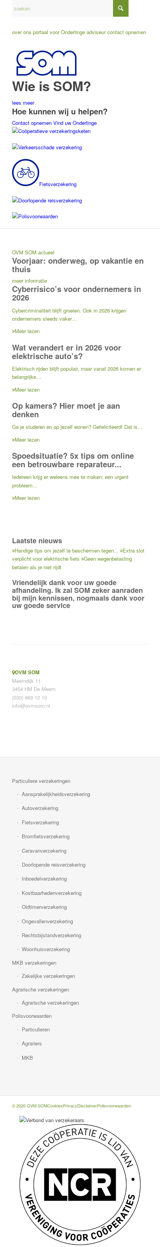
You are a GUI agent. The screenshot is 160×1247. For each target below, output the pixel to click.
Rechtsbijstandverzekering (51, 935)
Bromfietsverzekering (46, 836)
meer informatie (29, 280)
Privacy (70, 1105)
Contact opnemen (32, 122)
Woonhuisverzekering (46, 949)
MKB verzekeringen (34, 962)
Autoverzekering (40, 808)
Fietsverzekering (40, 822)
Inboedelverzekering (44, 878)
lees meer (23, 102)
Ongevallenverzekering (47, 921)
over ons (21, 32)
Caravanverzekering (44, 850)
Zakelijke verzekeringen (48, 975)
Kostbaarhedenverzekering (52, 892)
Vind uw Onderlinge (75, 122)
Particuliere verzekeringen (41, 780)
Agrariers (32, 1043)
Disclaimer (87, 1105)
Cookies (55, 1105)
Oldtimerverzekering (44, 906)
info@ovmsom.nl (31, 705)
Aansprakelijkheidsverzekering (56, 794)
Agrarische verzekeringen (40, 989)
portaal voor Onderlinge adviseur (69, 32)
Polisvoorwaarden (32, 1015)
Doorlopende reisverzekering (53, 864)
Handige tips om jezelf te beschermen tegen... (66, 550)
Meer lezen (27, 331)
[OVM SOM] (66, 63)
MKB (27, 1057)
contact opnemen (126, 32)
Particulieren (36, 1029)
